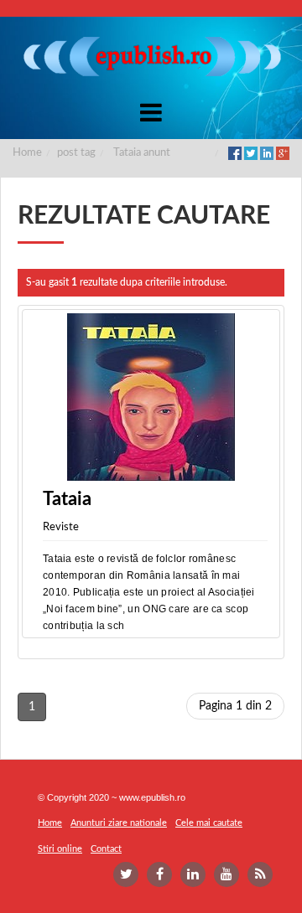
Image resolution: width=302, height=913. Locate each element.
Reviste (61, 527)
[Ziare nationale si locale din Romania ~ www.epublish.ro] (151, 56)
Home (27, 152)
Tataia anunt (141, 152)
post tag (76, 152)
